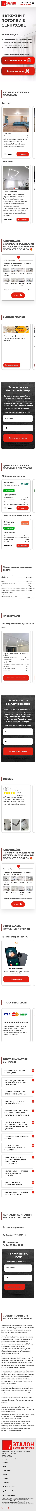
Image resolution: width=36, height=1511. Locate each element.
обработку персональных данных (18, 445)
